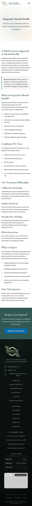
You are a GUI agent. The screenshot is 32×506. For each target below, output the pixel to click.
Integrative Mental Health (16, 400)
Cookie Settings (17, 497)
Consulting (16, 396)
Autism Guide (16, 414)
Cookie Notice (9, 497)
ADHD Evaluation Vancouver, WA (16, 448)
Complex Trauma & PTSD (16, 384)
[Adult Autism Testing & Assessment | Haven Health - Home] (16, 351)
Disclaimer (24, 494)
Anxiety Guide (16, 426)
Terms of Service (16, 494)
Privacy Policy (8, 494)
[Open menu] (29, 3)
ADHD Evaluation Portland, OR (16, 444)
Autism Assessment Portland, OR (16, 436)
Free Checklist (16, 410)
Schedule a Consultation (16, 331)
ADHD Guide (16, 418)
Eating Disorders (16, 392)
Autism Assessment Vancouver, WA (16, 440)
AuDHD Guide (16, 422)
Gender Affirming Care (16, 388)
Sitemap (24, 497)
